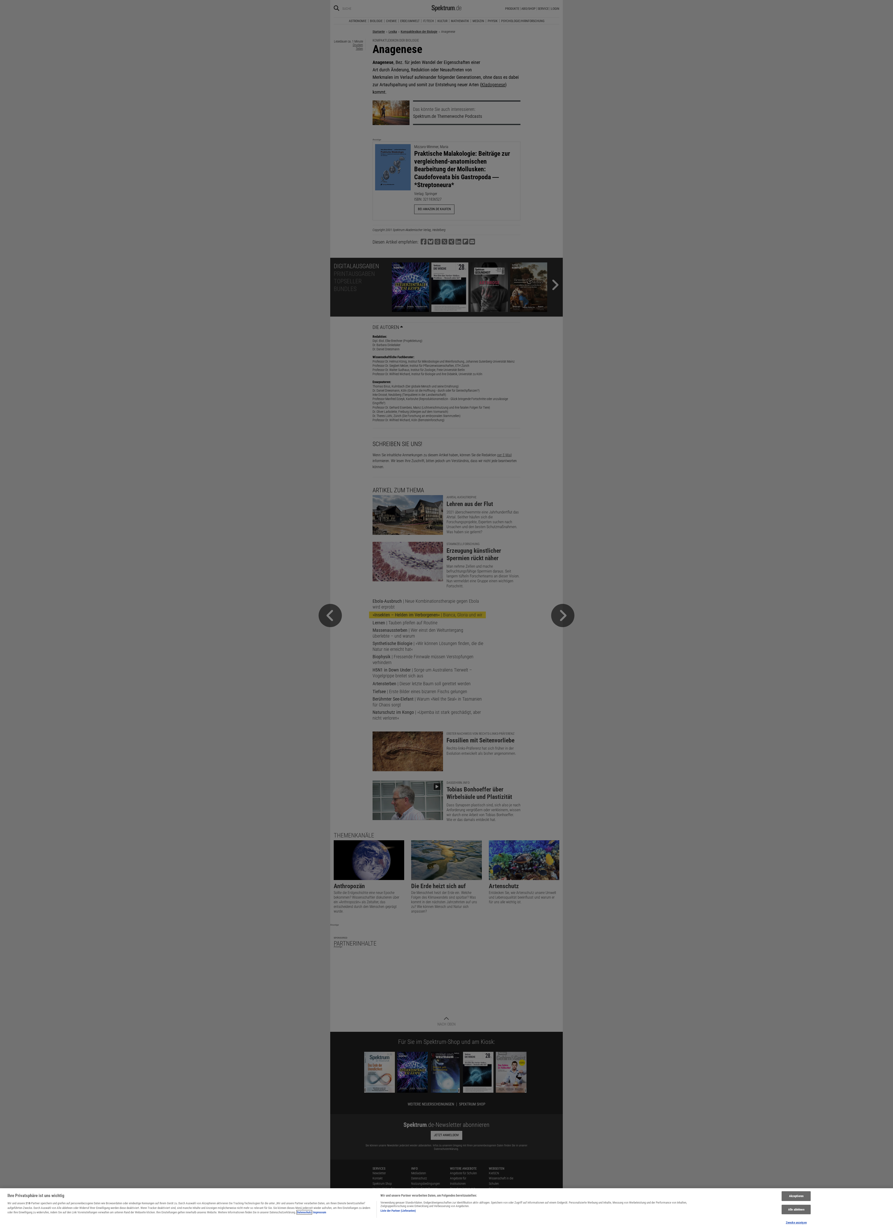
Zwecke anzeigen (796, 1222)
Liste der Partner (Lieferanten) (398, 1210)
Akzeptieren (796, 1196)
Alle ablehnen (796, 1209)
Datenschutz (304, 1212)
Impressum (319, 1212)
